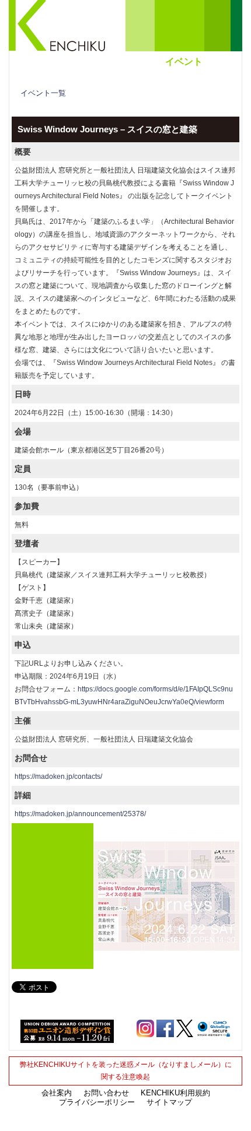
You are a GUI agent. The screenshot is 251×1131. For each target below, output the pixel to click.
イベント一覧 (43, 93)
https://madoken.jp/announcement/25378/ (80, 814)
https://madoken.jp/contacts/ (58, 776)
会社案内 (56, 1092)
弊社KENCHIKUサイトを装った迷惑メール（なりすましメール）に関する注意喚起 (126, 1070)
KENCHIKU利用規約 (175, 1092)
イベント (184, 61)
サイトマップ (169, 1102)
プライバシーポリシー (97, 1102)
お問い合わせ (106, 1092)
